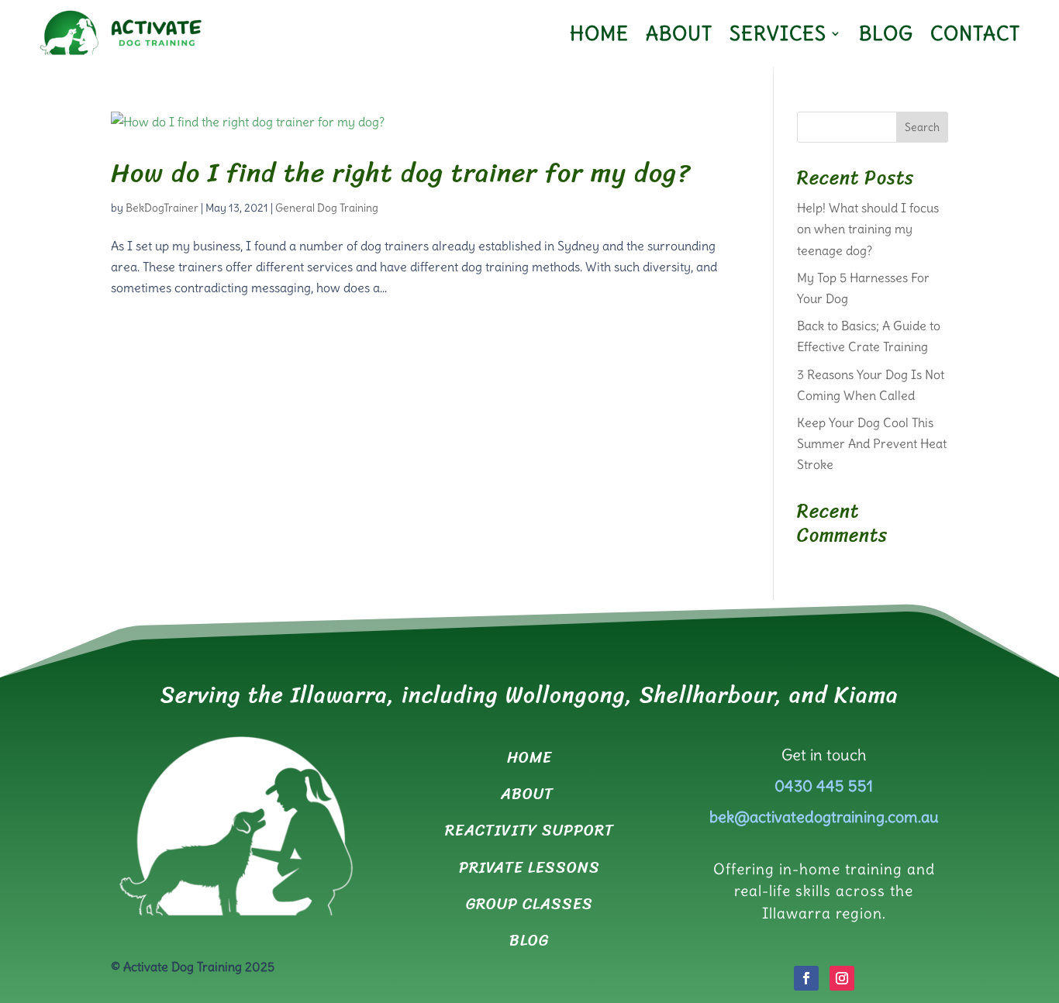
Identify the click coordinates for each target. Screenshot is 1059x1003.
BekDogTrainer (162, 208)
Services (778, 33)
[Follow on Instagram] (842, 978)
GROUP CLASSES (529, 904)
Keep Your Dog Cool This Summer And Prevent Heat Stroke (872, 443)
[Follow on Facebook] (806, 978)
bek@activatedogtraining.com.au (824, 816)
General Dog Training (326, 208)
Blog (886, 33)
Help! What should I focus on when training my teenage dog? (868, 228)
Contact (975, 33)
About (679, 33)
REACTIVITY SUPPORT (529, 830)
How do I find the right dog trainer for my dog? (401, 173)
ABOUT (529, 794)
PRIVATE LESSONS (529, 867)
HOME (529, 757)
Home (599, 33)
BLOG (529, 940)
